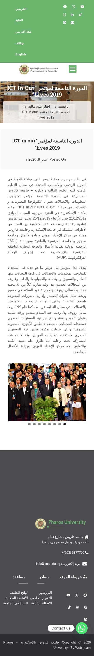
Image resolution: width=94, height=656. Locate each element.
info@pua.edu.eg (48, 564)
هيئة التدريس (23, 31)
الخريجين (21, 9)
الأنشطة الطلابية (17, 598)
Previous (79, 391)
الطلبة (19, 20)
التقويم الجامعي (41, 598)
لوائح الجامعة (19, 592)
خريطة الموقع (71, 576)
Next (14, 391)
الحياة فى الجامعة (15, 603)
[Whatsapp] (82, 628)
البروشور (45, 592)
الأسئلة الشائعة (41, 603)
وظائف (20, 43)
